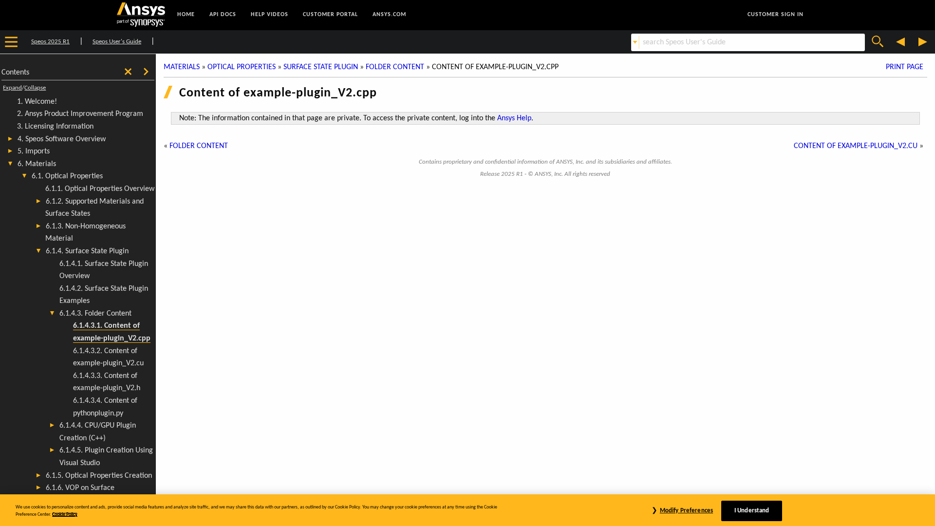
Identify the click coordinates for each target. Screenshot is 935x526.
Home (186, 15)
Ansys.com (389, 15)
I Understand (751, 510)
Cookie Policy (64, 514)
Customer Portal (330, 15)
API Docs (222, 15)
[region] (467, 510)
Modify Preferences (686, 510)
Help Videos (269, 15)
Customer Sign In (776, 15)
